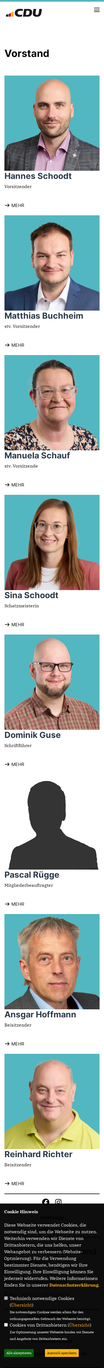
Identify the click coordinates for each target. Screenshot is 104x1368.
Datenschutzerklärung (73, 1285)
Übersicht (21, 1305)
